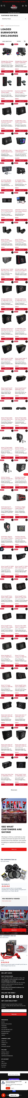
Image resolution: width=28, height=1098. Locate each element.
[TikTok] (14, 996)
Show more (14, 790)
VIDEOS (3, 1035)
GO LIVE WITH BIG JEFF (6, 1029)
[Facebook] (2, 996)
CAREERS (3, 1044)
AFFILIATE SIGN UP (5, 1046)
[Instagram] (6, 996)
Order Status (4, 1063)
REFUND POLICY (5, 1053)
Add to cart (7, 71)
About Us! (14, 849)
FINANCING (4, 1025)
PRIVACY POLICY (5, 1052)
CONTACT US (4, 1042)
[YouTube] (10, 996)
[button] (25, 41)
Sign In (2, 1061)
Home (2, 25)
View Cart (3, 1067)
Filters (19, 41)
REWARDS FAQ (4, 1033)
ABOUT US (3, 1040)
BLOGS (3, 1022)
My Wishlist (3, 1065)
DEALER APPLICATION (6, 1024)
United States (13, 1074)
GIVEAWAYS (4, 1027)
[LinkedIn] (21, 996)
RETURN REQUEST (5, 1031)
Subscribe (14, 1014)
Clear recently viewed (6, 900)
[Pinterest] (17, 996)
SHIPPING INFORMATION (7, 1055)
